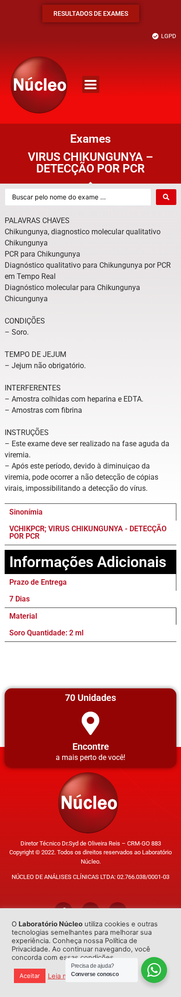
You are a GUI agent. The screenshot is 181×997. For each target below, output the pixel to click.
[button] (90, 84)
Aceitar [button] (29, 975)
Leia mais (63, 976)
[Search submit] (166, 197)
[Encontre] (90, 723)
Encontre (90, 746)
